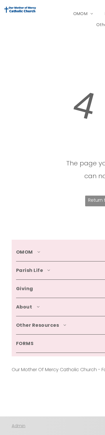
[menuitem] (83, 13)
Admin (18, 426)
